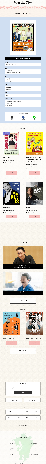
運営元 (13, 454)
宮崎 (27, 417)
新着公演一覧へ (23, 350)
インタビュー (34, 448)
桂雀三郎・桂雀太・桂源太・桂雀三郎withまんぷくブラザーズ (33, 159)
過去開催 (21, 425)
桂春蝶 (28, 207)
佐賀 (27, 411)
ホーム (13, 443)
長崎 (18, 411)
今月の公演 (14, 400)
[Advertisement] (23, 231)
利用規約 (35, 443)
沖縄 (36, 417)
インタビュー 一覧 (23, 300)
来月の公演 (32, 400)
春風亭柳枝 (6, 207)
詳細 (11, 172)
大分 (18, 417)
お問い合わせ (35, 454)
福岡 (10, 411)
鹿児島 (10, 417)
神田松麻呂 (6, 157)
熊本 (36, 411)
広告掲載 (13, 448)
